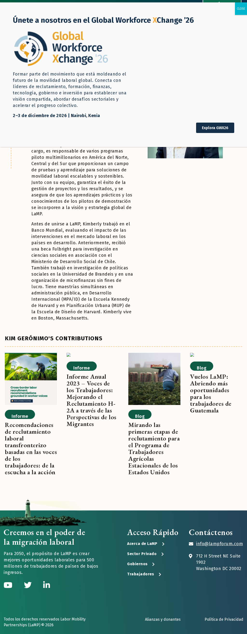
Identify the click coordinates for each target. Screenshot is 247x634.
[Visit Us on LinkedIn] (46, 585)
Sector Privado (142, 553)
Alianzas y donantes (163, 619)
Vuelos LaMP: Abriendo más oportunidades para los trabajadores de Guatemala (211, 393)
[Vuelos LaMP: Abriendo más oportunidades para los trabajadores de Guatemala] (192, 355)
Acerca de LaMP (142, 543)
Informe (20, 416)
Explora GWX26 (215, 127)
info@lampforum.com (219, 543)
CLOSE (241, 8)
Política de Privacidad (224, 619)
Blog (140, 416)
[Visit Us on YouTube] (9, 585)
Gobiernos (137, 564)
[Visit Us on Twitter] (29, 585)
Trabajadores (140, 574)
